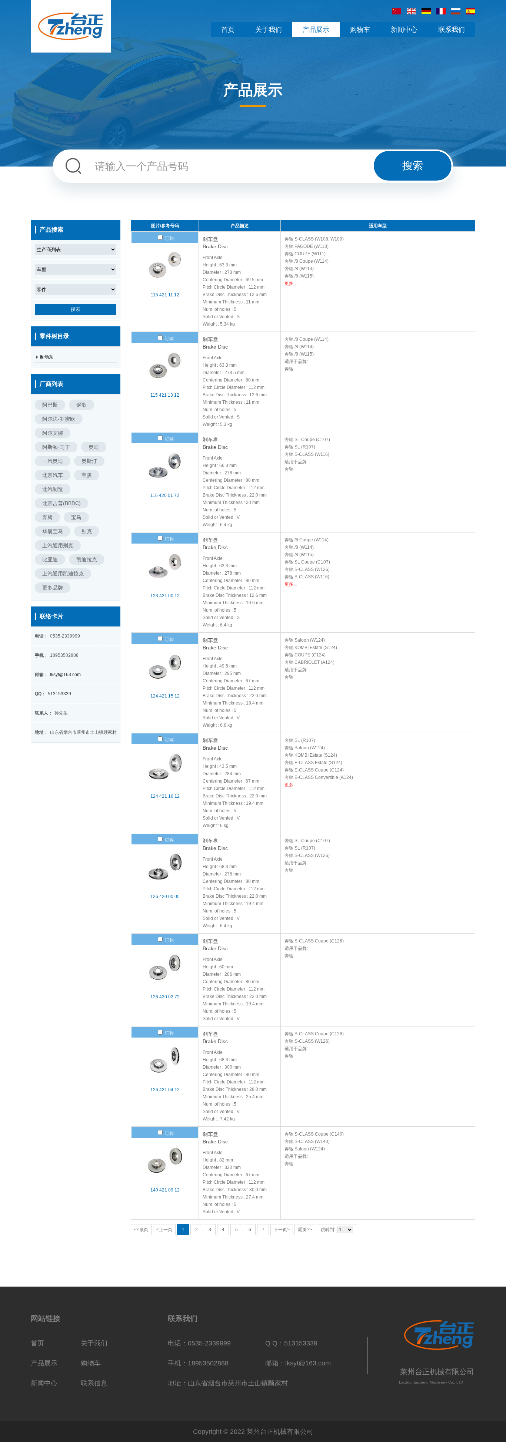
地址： (41, 732)
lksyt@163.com (65, 674)
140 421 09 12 (165, 1190)
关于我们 (94, 1343)
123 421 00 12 (165, 595)
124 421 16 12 (165, 796)
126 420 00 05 (165, 896)
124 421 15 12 (165, 696)
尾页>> (305, 1229)
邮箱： (41, 674)
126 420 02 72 (165, 996)
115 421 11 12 (165, 295)
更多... (290, 283)
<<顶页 (141, 1229)
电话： (41, 636)
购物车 (91, 1363)
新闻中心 (44, 1383)
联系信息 (94, 1383)
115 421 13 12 (164, 395)
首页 (37, 1343)
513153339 (59, 693)
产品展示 (44, 1363)
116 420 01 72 (164, 495)
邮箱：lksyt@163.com (298, 1363)
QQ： (40, 693)
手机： (41, 655)
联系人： (44, 713)
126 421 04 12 (165, 1089)
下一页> (282, 1229)
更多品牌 (52, 588)
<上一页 (164, 1229)
